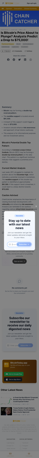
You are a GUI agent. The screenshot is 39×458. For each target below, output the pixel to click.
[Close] (36, 206)
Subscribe (23, 244)
